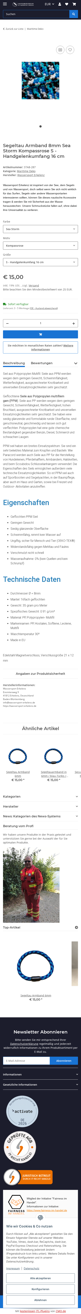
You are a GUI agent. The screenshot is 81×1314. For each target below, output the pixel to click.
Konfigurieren (40, 1289)
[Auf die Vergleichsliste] (60, 50)
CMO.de (61, 1311)
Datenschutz (31, 1268)
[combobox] (40, 229)
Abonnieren (63, 1060)
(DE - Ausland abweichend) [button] (44, 308)
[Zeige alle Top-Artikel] (76, 927)
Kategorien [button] (12, 796)
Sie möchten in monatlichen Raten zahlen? (40, 347)
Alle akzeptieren (40, 1278)
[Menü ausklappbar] (5, 2)
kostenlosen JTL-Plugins (35, 1311)
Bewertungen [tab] (42, 363)
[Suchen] (73, 14)
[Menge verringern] (7, 323)
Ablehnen (40, 1300)
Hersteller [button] (10, 806)
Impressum (13, 1268)
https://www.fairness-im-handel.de (47, 1210)
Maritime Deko (26, 171)
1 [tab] (40, 126)
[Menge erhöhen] (74, 323)
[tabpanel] (40, 81)
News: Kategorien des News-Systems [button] (31, 816)
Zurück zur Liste (14, 28)
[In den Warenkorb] (6, 41)
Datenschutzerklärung (24, 1044)
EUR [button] (48, 4)
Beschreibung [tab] (14, 363)
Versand (34, 285)
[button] (59, 4)
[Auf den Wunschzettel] (70, 50)
